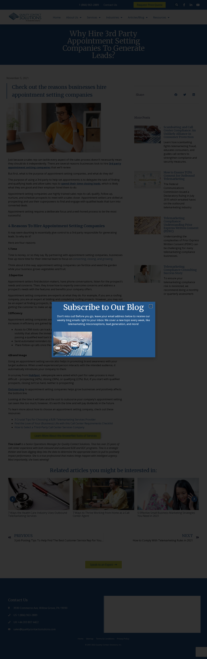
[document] (103, 329)
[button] (150, 306)
